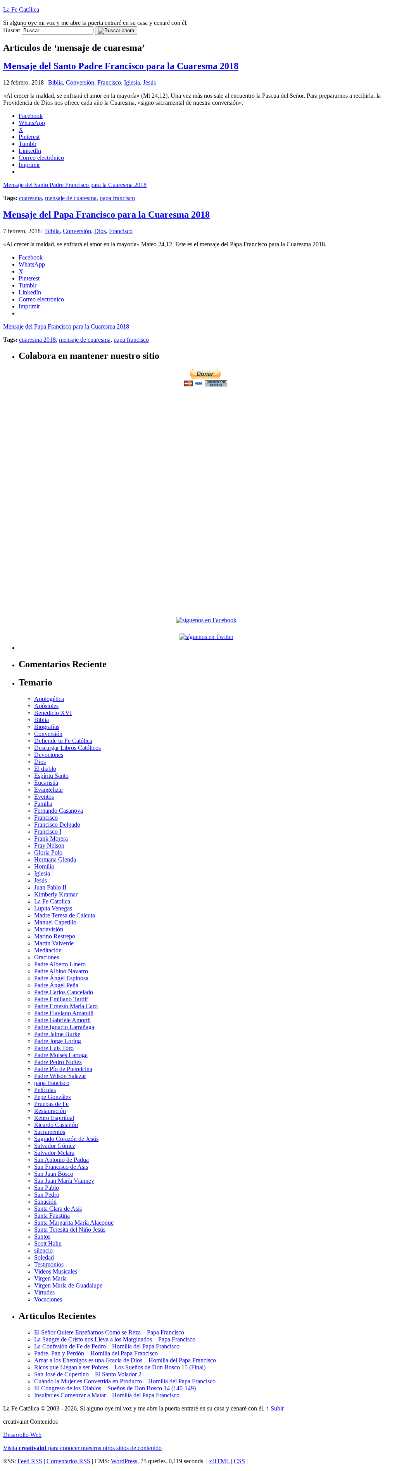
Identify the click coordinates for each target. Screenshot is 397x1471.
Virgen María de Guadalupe (68, 1285)
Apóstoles (46, 706)
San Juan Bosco (53, 1173)
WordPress (124, 1461)
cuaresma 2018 (37, 339)
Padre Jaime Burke (57, 1034)
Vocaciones (48, 1299)
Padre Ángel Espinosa (61, 978)
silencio (43, 1250)
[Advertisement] (206, 443)
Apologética (49, 699)
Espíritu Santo (51, 775)
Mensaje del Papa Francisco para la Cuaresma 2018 (106, 214)
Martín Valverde (54, 943)
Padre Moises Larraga (61, 1055)
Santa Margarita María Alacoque (74, 1222)
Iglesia (132, 82)
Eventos (44, 796)
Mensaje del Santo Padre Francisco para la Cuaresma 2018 (120, 66)
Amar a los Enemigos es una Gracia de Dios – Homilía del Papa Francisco (125, 1360)
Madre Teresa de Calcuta (64, 915)
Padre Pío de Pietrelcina (63, 1069)
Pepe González (52, 1097)
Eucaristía (46, 782)
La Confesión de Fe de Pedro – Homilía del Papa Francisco (107, 1346)
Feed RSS (29, 1461)
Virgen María (50, 1278)
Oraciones (46, 957)
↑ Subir (275, 1408)
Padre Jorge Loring (57, 1041)
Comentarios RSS (68, 1461)
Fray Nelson (49, 845)
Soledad (44, 1257)
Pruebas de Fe (51, 1104)
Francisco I (47, 831)
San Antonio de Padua (61, 1159)
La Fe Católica (21, 9)
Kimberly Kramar (56, 894)
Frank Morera (51, 838)
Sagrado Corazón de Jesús (66, 1138)
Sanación (45, 1201)
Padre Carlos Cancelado (63, 992)
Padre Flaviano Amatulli (63, 1013)
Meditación (48, 950)
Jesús (149, 82)
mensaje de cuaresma (71, 198)
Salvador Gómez (54, 1145)
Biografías (46, 726)
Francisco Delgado (57, 824)
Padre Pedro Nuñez (58, 1062)
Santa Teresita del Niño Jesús (69, 1229)
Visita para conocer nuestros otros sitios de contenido (82, 1448)
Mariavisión (48, 929)
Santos (42, 1236)
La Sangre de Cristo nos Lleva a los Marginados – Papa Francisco (114, 1339)
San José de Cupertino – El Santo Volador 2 (88, 1374)
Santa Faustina (52, 1215)
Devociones (48, 754)
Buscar (11, 30)
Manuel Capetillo (55, 922)
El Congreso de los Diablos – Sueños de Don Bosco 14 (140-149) (115, 1388)
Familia (43, 803)
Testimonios (49, 1264)
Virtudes (44, 1292)
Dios (100, 231)
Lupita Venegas (53, 908)
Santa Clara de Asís (58, 1208)
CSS (239, 1461)
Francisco (109, 82)
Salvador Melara (54, 1152)
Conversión (80, 82)
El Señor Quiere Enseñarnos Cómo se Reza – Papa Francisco (109, 1332)
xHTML (219, 1461)
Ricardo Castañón (56, 1124)
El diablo (45, 768)
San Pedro (46, 1194)
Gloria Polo (48, 852)
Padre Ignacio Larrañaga (64, 1027)
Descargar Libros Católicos (67, 747)
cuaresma (30, 198)
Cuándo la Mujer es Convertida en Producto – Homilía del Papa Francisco (125, 1381)
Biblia (55, 82)
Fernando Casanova (58, 810)
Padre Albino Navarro (61, 971)
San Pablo (46, 1187)
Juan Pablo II (50, 887)
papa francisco (117, 198)
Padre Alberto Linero (60, 964)
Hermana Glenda (55, 859)
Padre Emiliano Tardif (61, 999)
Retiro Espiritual (54, 1117)
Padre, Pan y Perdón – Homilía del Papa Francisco (96, 1353)
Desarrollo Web (22, 1434)
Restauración (50, 1111)
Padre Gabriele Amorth (62, 1020)
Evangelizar (48, 789)
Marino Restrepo (54, 936)
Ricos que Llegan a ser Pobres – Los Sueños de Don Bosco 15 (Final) (119, 1367)
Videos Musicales (55, 1271)
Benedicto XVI (53, 713)
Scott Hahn (48, 1243)
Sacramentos (49, 1131)
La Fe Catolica (52, 901)
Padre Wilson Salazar (60, 1076)
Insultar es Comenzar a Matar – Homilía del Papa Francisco (107, 1395)
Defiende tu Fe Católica (63, 740)
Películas (45, 1090)
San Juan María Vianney (64, 1180)
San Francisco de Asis (61, 1166)
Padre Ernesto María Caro (66, 1006)
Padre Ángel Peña (56, 985)
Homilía (44, 866)
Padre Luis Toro (54, 1048)
